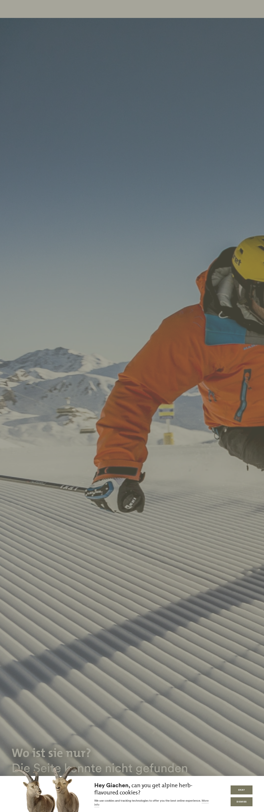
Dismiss (242, 801)
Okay (241, 790)
